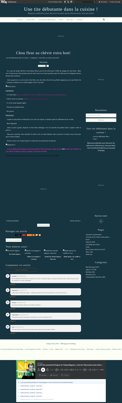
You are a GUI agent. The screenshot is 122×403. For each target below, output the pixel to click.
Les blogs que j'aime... (93, 244)
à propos (66, 375)
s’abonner (44, 375)
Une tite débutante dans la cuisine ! (61, 9)
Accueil (20, 19)
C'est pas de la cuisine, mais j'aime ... (98, 237)
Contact (80, 19)
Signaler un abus (59, 349)
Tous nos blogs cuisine (55, 2)
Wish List (89, 254)
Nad (34, 80)
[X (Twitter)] (68, 2)
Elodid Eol (102, 148)
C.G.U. (66, 349)
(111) (90, 274)
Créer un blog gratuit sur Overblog (33, 349)
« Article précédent (12, 221)
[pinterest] (71, 2)
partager (55, 375)
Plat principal (43, 62)
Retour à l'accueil (43, 225)
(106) (95, 277)
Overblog (72, 344)
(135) (90, 272)
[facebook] (65, 2)
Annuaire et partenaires (94, 234)
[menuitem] (20, 19)
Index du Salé (90, 242)
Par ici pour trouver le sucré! (95, 249)
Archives (70, 19)
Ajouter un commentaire (21, 270)
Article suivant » (75, 221)
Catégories (30, 19)
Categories (34, 58)
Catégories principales (47, 19)
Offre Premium (90, 349)
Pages (61, 19)
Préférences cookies (116, 349)
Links (88, 247)
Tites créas (89, 252)
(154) (91, 269)
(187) (92, 267)
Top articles (45, 349)
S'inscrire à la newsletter (14, 240)
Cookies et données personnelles (103, 349)
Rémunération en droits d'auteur (77, 349)
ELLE (88, 239)
